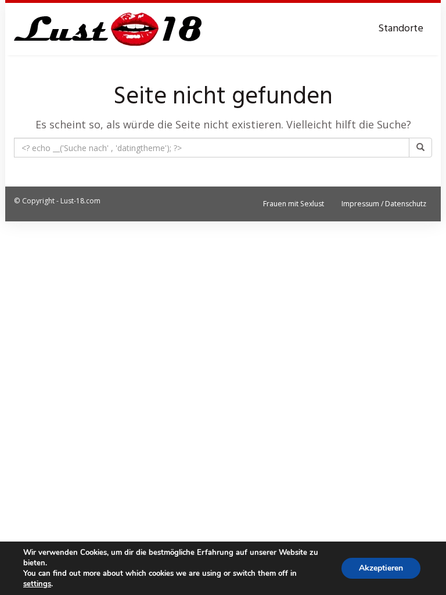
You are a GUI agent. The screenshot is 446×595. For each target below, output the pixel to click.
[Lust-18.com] (108, 29)
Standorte (400, 28)
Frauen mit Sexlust (293, 204)
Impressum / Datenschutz (383, 204)
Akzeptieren (381, 568)
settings (37, 584)
